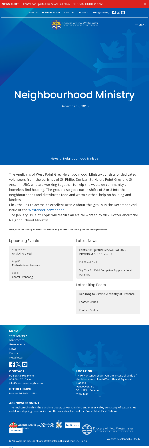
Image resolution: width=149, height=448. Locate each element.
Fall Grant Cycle (88, 262)
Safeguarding (101, 12)
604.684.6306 (18, 375)
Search (33, 12)
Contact (69, 12)
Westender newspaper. (46, 210)
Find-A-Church (51, 12)
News (55, 158)
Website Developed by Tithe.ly (123, 438)
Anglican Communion (50, 425)
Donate (83, 12)
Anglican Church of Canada (22, 425)
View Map (82, 393)
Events (13, 353)
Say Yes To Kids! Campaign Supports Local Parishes (105, 272)
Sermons (16, 430)
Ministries (15, 340)
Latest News (86, 240)
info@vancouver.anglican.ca (26, 383)
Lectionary (72, 425)
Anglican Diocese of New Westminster (108, 428)
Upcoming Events (24, 240)
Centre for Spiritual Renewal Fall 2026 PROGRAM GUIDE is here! (63, 4)
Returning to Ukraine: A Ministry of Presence (107, 294)
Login (84, 441)
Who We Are (17, 335)
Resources (16, 344)
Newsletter (16, 357)
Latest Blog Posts (91, 284)
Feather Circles (88, 302)
